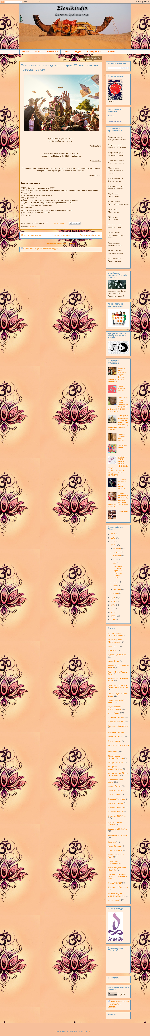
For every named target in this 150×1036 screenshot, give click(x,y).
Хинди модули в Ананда (121, 388)
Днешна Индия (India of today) (118, 666)
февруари (117, 589)
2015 (113, 597)
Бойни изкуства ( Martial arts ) (115, 640)
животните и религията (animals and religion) (118, 686)
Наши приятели (94, 52)
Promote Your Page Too (115, 121)
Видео (78, 52)
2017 (113, 541)
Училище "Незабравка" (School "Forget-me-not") (117, 876)
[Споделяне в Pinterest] (79, 223)
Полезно (111, 52)
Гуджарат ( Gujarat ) (117, 654)
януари (116, 593)
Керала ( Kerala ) (115, 736)
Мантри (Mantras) (116, 762)
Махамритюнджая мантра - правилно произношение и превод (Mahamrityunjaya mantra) (118, 422)
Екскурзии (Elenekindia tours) (118, 679)
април (115, 582)
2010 (113, 616)
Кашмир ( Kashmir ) (116, 732)
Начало (25, 52)
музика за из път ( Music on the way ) (118, 774)
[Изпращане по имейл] (70, 223)
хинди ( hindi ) (114, 900)
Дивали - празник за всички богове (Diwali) (122, 484)
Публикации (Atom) (67, 244)
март (115, 585)
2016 (113, 545)
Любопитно (113, 751)
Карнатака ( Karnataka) (118, 726)
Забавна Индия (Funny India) (117, 694)
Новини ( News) (114, 786)
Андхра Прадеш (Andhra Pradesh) (116, 634)
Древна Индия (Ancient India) (118, 673)
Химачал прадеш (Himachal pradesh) (116, 894)
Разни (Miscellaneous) (117, 835)
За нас (38, 52)
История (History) (115, 721)
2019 (113, 534)
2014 (113, 601)
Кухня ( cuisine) (114, 741)
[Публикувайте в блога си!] (72, 223)
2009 (113, 619)
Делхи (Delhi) (113, 661)
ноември (117, 552)
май (115, 563)
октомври (117, 555)
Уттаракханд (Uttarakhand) (114, 862)
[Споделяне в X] (75, 223)
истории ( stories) (116, 717)
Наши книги (52, 52)
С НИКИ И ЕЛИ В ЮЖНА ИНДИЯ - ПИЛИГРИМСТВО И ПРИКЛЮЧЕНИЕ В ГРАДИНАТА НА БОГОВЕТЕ (118, 466)
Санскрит (32, 227)
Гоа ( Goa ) (112, 650)
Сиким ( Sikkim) (114, 846)
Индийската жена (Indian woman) (115, 707)
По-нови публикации (31, 235)
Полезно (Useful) (115, 811)
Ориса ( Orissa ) (115, 794)
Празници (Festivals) (117, 816)
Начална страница (60, 235)
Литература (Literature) (118, 745)
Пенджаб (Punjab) (115, 803)
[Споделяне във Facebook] (77, 223)
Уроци (66, 52)
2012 (113, 608)
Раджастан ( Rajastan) (117, 829)
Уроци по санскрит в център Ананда (122, 437)
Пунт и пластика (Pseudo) (115, 823)
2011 (113, 612)
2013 (113, 605)
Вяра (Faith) (113, 646)
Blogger (91, 1031)
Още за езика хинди (123, 446)
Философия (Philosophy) (118, 887)
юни (115, 559)
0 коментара (59, 223)
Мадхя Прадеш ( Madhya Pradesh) (116, 757)
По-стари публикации (90, 235)
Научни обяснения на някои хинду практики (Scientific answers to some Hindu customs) (118, 500)
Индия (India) (114, 713)
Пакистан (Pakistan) (116, 799)
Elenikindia (111, 116)
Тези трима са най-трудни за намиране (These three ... (117, 572)
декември (117, 548)
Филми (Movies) (115, 883)
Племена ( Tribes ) (116, 807)
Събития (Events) (115, 850)
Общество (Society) (116, 790)
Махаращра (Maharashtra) (115, 767)
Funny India (123, 511)
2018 (113, 538)
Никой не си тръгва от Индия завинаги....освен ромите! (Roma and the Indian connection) (118, 404)
